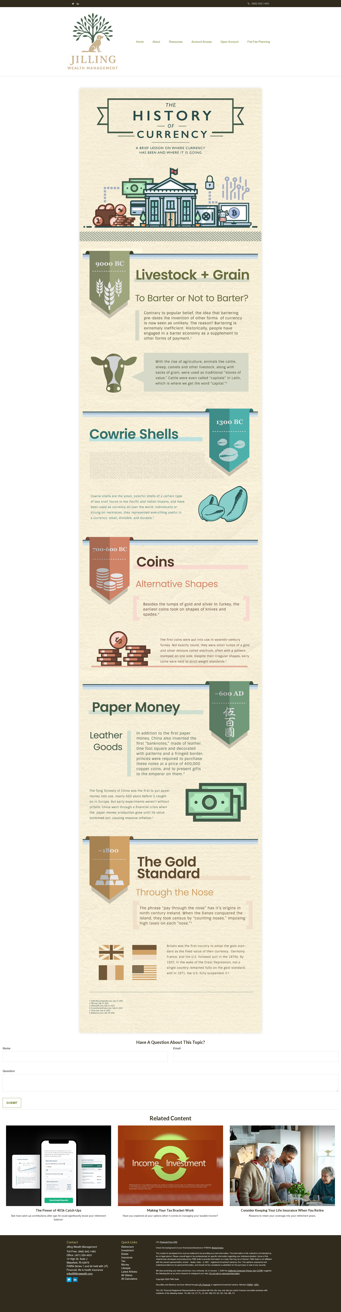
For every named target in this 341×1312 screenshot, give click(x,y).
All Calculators (129, 1278)
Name (6, 1048)
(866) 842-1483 (260, 3)
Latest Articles (129, 1271)
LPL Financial (204, 1284)
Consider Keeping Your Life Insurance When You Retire (282, 1210)
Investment (127, 1250)
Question (9, 1071)
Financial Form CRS (168, 1241)
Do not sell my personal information (224, 1273)
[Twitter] (73, 3)
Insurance (126, 1257)
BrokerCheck (217, 1247)
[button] (156, 41)
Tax (123, 1261)
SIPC (256, 1284)
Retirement (127, 1246)
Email (177, 1048)
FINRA (250, 1284)
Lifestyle (126, 1268)
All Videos (126, 1275)
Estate (124, 1254)
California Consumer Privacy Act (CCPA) (245, 1270)
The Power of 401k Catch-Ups (58, 1210)
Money (125, 1264)
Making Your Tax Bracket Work (170, 1210)
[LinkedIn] (78, 3)
